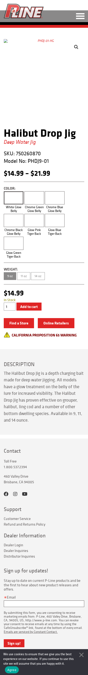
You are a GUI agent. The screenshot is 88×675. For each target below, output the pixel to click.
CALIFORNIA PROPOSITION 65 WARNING (44, 335)
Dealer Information (25, 535)
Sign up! (14, 643)
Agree (11, 670)
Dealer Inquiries (16, 550)
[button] (76, 47)
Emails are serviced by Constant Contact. (31, 632)
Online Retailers (56, 323)
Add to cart (29, 306)
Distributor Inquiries (19, 556)
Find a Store (18, 323)
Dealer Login (13, 545)
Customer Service (17, 518)
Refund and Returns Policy (24, 524)
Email (11, 597)
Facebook (6, 494)
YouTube (25, 494)
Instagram (15, 494)
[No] (81, 655)
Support (12, 509)
